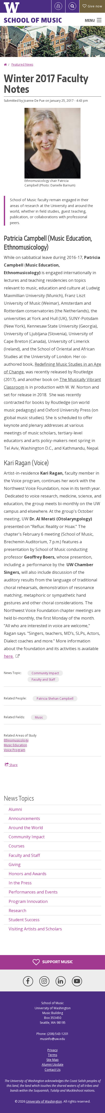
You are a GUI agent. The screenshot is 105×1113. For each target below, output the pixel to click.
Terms (52, 1055)
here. (9, 656)
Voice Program (14, 750)
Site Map (52, 1060)
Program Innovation (28, 901)
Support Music (57, 962)
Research (17, 910)
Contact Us (52, 1069)
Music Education (15, 745)
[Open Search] (72, 6)
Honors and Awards (27, 873)
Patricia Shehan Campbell (55, 698)
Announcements (24, 818)
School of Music (33, 20)
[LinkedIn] (62, 981)
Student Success (24, 919)
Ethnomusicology (16, 740)
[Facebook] (29, 981)
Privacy (52, 1050)
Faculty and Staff (43, 679)
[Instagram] (45, 981)
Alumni (15, 809)
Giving (15, 864)
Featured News (22, 64)
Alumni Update (52, 1064)
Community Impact (45, 673)
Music (39, 717)
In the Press (20, 883)
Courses (16, 846)
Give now (95, 6)
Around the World (26, 827)
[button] (52, 142)
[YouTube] (77, 981)
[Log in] (58, 6)
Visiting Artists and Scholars (35, 929)
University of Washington (44, 1101)
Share (13, 765)
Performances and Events (33, 892)
